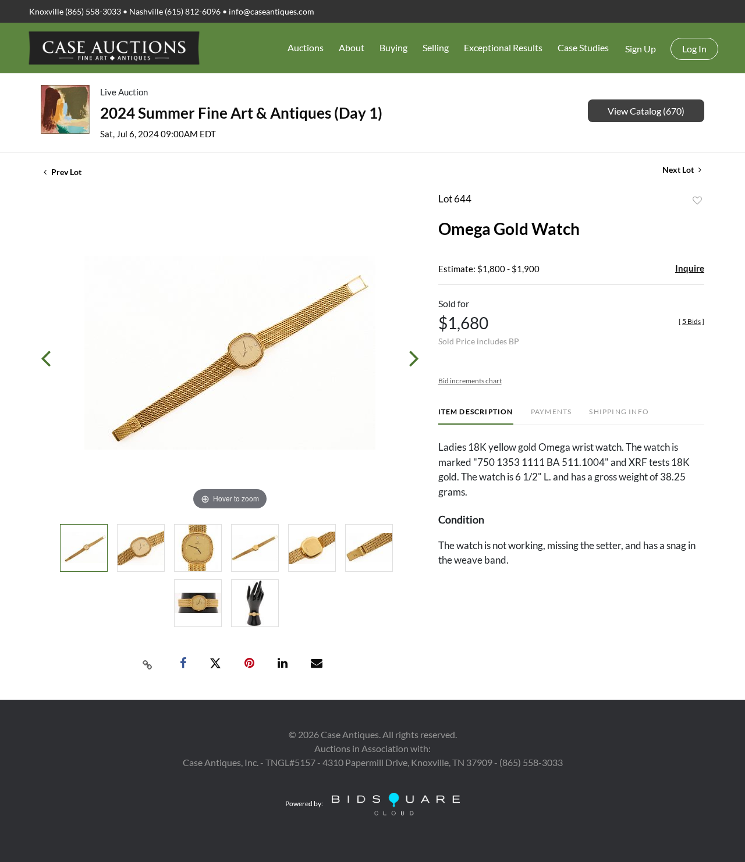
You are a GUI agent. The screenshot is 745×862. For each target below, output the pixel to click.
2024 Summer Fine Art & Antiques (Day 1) (241, 113)
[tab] (475, 416)
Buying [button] (393, 47)
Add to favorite (697, 200)
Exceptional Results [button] (503, 47)
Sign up (640, 48)
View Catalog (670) (646, 110)
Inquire (689, 268)
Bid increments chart (470, 380)
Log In (694, 48)
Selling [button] (436, 47)
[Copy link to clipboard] (148, 664)
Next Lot (679, 169)
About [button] (351, 47)
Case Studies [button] (583, 47)
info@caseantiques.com (271, 11)
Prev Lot (65, 172)
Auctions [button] (306, 47)
